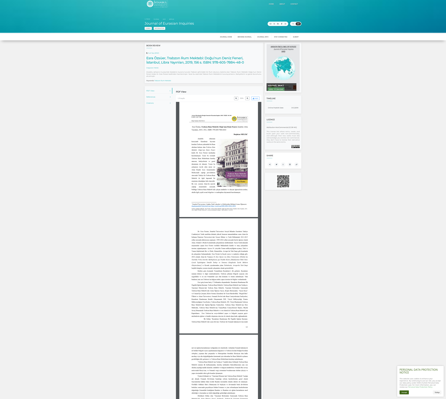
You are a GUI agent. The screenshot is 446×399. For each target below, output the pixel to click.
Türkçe (437, 392)
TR (293, 24)
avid (164, 19)
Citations (150, 103)
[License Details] (295, 146)
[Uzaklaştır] (236, 98)
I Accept (404, 392)
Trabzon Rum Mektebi (162, 80)
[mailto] (270, 23)
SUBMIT (148, 28)
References (150, 97)
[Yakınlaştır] (247, 98)
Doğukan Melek (152, 68)
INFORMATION (159, 28)
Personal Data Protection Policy (420, 387)
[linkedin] (278, 23)
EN (298, 24)
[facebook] (281, 23)
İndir (256, 98)
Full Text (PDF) (153, 53)
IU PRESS (147, 19)
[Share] (269, 164)
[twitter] (274, 23)
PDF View (150, 91)
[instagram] (285, 23)
